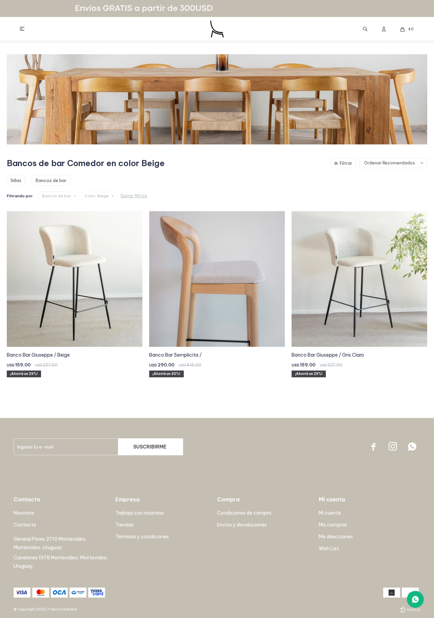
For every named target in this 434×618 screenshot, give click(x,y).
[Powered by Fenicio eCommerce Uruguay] (410, 609)
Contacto (25, 525)
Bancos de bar (56, 196)
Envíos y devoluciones (242, 525)
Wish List (329, 548)
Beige (96, 196)
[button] (365, 29)
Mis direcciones (336, 537)
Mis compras (333, 525)
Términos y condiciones (142, 537)
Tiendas (124, 525)
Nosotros (24, 513)
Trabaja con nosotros (139, 513)
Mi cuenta (330, 513)
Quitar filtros (133, 195)
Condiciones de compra (244, 513)
